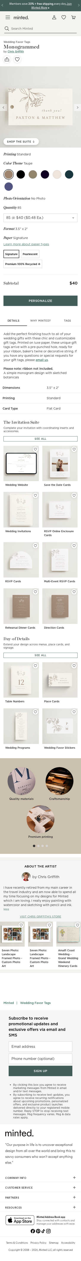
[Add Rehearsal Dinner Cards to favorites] (35, 591)
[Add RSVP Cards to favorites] (35, 545)
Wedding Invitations (18, 531)
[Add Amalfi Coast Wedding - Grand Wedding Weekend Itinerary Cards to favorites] (77, 925)
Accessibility (68, 1242)
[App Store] (20, 1220)
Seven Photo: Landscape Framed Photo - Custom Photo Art (12, 958)
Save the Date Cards (57, 485)
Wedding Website (16, 485)
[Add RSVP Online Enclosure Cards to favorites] (74, 495)
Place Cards (51, 701)
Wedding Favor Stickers (59, 747)
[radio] (11, 254)
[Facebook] (32, 1230)
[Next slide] (77, 107)
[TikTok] (43, 1230)
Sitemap (54, 1242)
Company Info (15, 1178)
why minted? (40, 320)
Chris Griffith (16, 51)
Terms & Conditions (17, 1242)
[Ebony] (21, 174)
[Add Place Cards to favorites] (74, 665)
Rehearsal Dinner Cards (20, 627)
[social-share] (6, 59)
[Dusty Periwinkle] (8, 186)
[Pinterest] (38, 1230)
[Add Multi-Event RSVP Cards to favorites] (74, 545)
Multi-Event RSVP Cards (59, 581)
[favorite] (17, 59)
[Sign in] (54, 17)
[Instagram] (48, 1230)
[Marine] (45, 174)
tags (67, 320)
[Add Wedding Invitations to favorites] (35, 495)
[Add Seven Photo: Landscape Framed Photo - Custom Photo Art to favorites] (21, 925)
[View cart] (73, 17)
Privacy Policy (38, 1242)
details (14, 320)
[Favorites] (63, 17)
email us (42, 360)
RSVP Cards (13, 581)
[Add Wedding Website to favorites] (35, 449)
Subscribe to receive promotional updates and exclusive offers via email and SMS (37, 1026)
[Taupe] (8, 174)
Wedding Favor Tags (35, 1003)
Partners (12, 1197)
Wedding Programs (17, 747)
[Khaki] (33, 174)
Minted (8, 1003)
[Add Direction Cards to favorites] (74, 591)
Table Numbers (14, 701)
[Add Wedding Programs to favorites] (35, 711)
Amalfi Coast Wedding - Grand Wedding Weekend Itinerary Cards (68, 958)
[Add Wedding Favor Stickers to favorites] (74, 711)
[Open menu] (7, 17)
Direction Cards (54, 627)
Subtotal (11, 283)
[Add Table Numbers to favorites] (35, 665)
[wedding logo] (21, 17)
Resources (13, 1207)
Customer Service (19, 1187)
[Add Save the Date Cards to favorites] (74, 449)
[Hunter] (69, 174)
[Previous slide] (3, 107)
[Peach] (57, 174)
